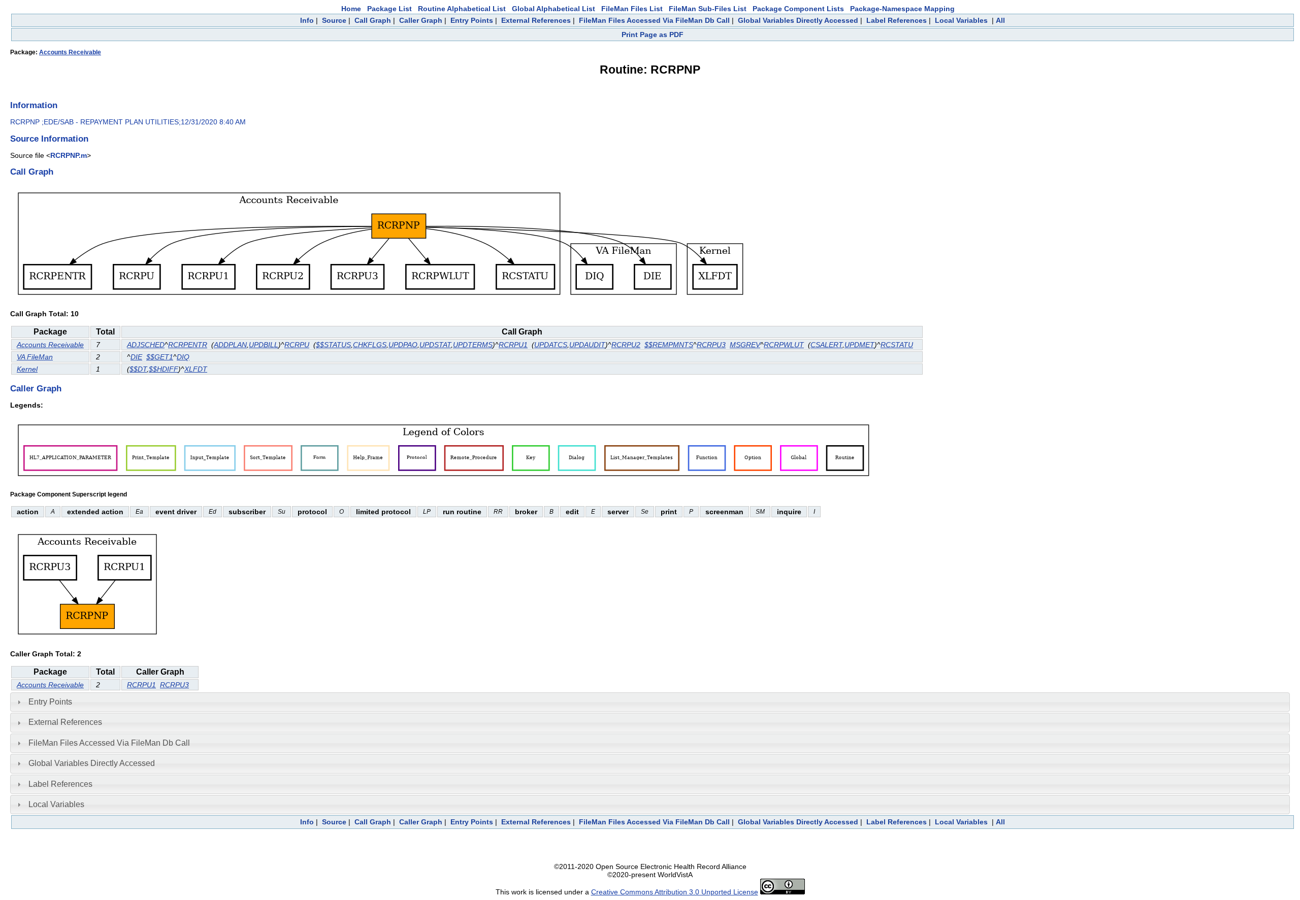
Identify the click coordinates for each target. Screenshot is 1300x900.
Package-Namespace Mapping (902, 9)
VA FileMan (35, 357)
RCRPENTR (187, 345)
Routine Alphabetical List (462, 9)
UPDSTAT (435, 345)
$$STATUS (333, 345)
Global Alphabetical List (553, 9)
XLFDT (195, 369)
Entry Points (471, 20)
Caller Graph (420, 20)
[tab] (650, 702)
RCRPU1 (513, 345)
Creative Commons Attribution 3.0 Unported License (674, 892)
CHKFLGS (369, 345)
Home (351, 9)
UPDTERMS (473, 345)
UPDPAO (402, 345)
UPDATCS (550, 345)
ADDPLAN (230, 345)
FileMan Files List (632, 9)
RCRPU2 (625, 345)
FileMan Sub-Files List (707, 9)
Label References (896, 20)
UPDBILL (263, 345)
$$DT (138, 369)
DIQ (183, 357)
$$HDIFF (163, 369)
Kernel (27, 369)
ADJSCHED (146, 345)
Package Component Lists (798, 9)
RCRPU (296, 345)
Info (307, 20)
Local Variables (961, 20)
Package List (389, 9)
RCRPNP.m (68, 155)
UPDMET (859, 345)
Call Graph (372, 20)
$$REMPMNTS (668, 345)
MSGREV (745, 345)
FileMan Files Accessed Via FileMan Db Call (654, 20)
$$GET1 (159, 357)
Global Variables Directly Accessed (798, 20)
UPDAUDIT (587, 345)
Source (334, 20)
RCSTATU (897, 345)
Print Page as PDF (653, 34)
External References (536, 20)
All (1000, 20)
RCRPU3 (711, 345)
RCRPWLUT (784, 345)
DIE (136, 357)
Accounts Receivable (70, 52)
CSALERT (826, 345)
